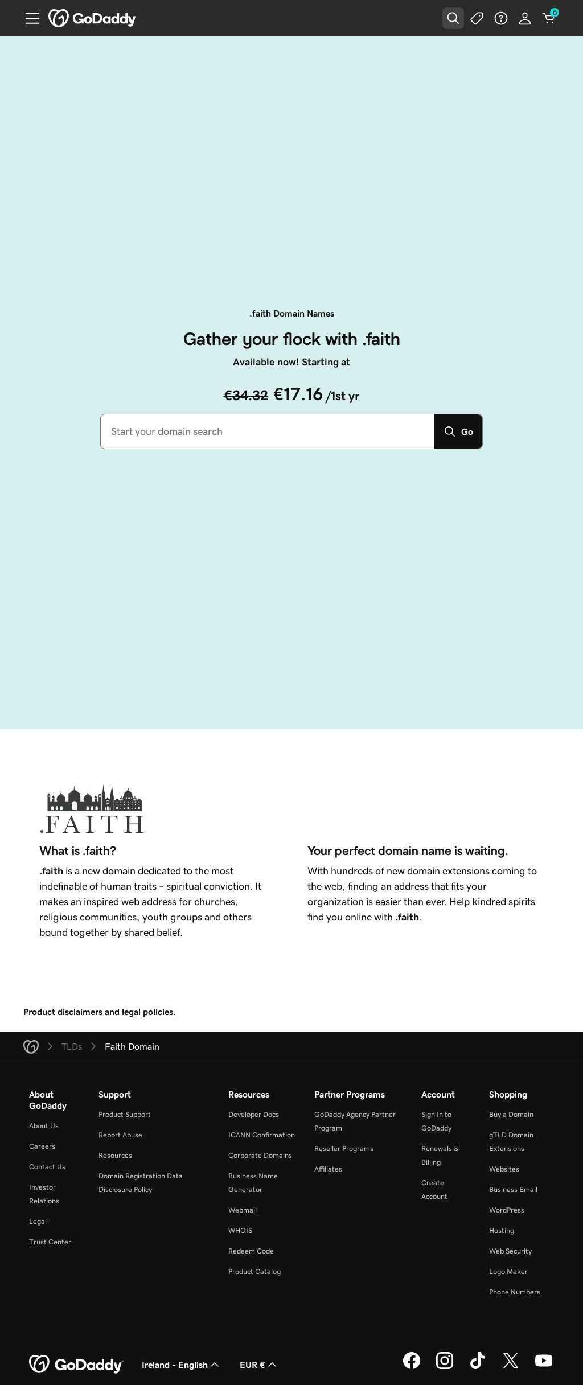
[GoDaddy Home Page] (76, 1364)
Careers (42, 1146)
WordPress (506, 1210)
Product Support (124, 1114)
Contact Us (47, 1166)
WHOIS (240, 1230)
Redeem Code (251, 1251)
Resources (115, 1155)
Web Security (510, 1251)
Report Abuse (120, 1135)
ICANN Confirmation (261, 1135)
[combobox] (267, 431)
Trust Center (50, 1242)
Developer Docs (253, 1114)
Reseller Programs (343, 1148)
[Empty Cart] (549, 18)
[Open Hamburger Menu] (27, 18)
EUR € (252, 1364)
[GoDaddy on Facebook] (411, 1367)
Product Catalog (254, 1271)
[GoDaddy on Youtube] (543, 1367)
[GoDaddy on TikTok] (477, 1367)
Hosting (501, 1230)
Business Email (513, 1189)
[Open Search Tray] (453, 18)
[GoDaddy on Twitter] (510, 1367)
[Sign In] (525, 18)
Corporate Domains (260, 1155)
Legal (38, 1221)
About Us (44, 1125)
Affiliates (328, 1169)
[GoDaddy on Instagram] (444, 1367)
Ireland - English (175, 1364)
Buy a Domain (511, 1114)
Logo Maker (508, 1271)
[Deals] (477, 18)
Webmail (242, 1210)
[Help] (501, 18)
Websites (504, 1169)
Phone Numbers (514, 1292)
